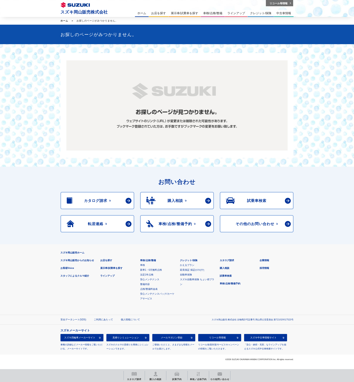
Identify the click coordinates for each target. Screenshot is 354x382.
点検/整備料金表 (149, 289)
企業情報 (264, 260)
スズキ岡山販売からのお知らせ (77, 260)
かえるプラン (187, 265)
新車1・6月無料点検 (151, 269)
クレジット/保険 (188, 260)
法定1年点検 (146, 274)
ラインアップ (107, 275)
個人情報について (130, 319)
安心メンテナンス (149, 279)
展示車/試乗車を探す (111, 268)
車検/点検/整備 (148, 260)
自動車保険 (186, 274)
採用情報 (264, 268)
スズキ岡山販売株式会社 (84, 12)
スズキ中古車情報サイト (263, 337)
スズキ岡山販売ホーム (72, 252)
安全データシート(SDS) (73, 319)
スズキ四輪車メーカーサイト (79, 337)
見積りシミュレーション (125, 337)
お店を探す (106, 260)
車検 (142, 265)
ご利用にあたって (103, 319)
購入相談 (224, 268)
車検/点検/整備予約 (230, 283)
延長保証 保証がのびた (192, 269)
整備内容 (145, 284)
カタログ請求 (227, 260)
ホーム (64, 20)
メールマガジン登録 (171, 337)
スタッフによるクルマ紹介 (74, 275)
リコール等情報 (217, 337)
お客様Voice (67, 268)
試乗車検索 (226, 275)
